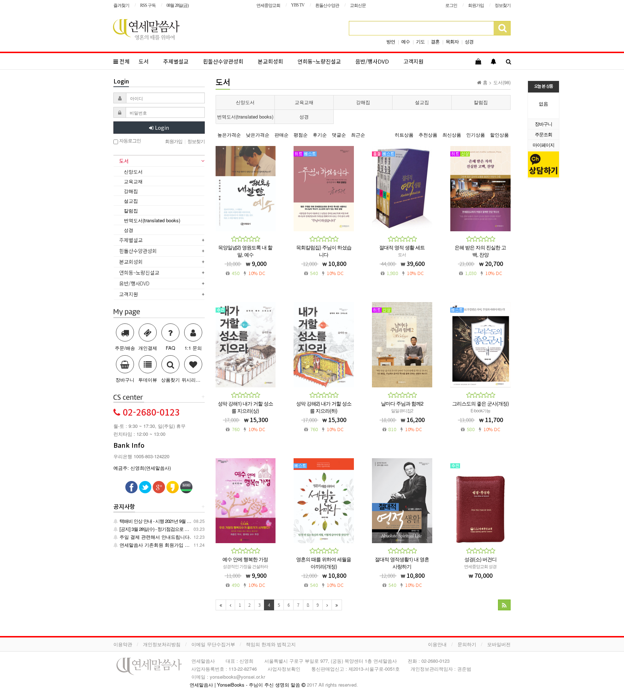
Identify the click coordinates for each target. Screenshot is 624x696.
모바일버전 (499, 644)
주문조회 (543, 134)
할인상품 (499, 134)
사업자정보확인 (284, 668)
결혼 (435, 41)
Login (161, 127)
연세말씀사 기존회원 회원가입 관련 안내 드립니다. (172, 544)
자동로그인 (129, 141)
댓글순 (339, 134)
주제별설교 (175, 61)
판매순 (281, 134)
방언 (390, 41)
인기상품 (475, 134)
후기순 (320, 134)
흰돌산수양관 (327, 5)
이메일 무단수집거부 (213, 644)
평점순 (301, 134)
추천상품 (428, 134)
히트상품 (404, 134)
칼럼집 (481, 102)
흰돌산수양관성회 (223, 61)
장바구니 (543, 123)
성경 (469, 41)
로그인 (451, 5)
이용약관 (122, 644)
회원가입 (476, 5)
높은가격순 (229, 134)
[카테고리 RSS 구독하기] (504, 605)
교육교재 (304, 102)
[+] (128, 397)
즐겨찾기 (121, 5)
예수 (405, 41)
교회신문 (358, 5)
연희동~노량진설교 (319, 61)
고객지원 (413, 61)
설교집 (422, 102)
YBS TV (297, 5)
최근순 (358, 134)
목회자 (452, 41)
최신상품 (451, 134)
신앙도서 (245, 102)
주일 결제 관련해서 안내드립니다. (154, 536)
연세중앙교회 (268, 5)
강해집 (363, 102)
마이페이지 (543, 144)
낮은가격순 (257, 134)
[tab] (159, 161)
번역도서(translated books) (245, 116)
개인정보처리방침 (162, 644)
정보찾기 (503, 5)
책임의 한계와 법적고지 (271, 644)
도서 (144, 61)
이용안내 (437, 644)
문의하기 (467, 644)
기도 (420, 41)
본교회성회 (270, 61)
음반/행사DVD (372, 61)
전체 (124, 61)
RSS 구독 (148, 5)
